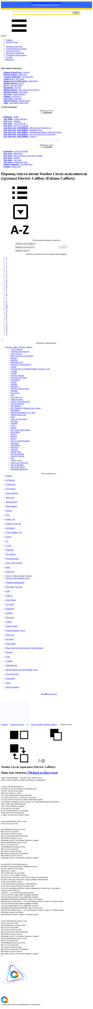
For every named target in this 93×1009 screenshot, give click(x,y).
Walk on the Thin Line (19, 463)
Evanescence (11, 484)
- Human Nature (17, 101)
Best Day (14, 360)
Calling (13, 367)
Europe (8, 537)
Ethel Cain (10, 635)
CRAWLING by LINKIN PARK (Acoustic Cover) (30, 369)
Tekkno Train (16, 452)
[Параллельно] (19, 743)
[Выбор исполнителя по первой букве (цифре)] (20, 238)
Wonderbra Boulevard (19, 469)
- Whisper (11, 121)
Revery (13, 439)
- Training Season (14, 94)
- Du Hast (12, 88)
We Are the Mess (17, 465)
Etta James (10, 617)
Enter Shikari (11, 600)
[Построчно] (56, 743)
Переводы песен (17, 724)
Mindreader (15, 410)
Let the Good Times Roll (20, 402)
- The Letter (12, 160)
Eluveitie (9, 652)
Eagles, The (10, 519)
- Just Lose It (12, 96)
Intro (12, 395)
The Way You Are (17, 456)
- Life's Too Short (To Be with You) (29, 134)
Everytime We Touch (19, 378)
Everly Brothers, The (14, 532)
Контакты (10, 59)
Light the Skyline (17, 404)
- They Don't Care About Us (21, 90)
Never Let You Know (19, 419)
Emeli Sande (11, 644)
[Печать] (39, 762)
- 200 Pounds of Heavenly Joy (27, 128)
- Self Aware (14, 79)
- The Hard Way (18, 77)
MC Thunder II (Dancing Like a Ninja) (26, 408)
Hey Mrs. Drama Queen (20, 389)
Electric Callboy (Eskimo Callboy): (19, 347)
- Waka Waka (21, 81)
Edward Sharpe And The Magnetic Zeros (21, 670)
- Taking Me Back (15, 119)
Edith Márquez (11, 665)
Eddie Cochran (11, 626)
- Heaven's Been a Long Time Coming (22, 156)
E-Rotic (9, 622)
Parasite (14, 428)
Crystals (14, 371)
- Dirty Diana (16, 92)
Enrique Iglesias (12, 493)
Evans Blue (10, 678)
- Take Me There (13, 85)
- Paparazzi (13, 98)
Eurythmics (10, 528)
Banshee (14, 358)
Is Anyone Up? (16, 397)
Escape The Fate (12, 674)
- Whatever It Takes (15, 162)
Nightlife (14, 423)
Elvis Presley (11, 489)
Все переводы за (47, 140)
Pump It (14, 434)
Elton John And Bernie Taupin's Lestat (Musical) (24, 648)
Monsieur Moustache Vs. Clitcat (23, 412)
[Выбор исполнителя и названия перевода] (20, 201)
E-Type (9, 545)
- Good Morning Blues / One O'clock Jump (32, 132)
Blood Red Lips (17, 362)
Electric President (12, 687)
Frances (14, 382)
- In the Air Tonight (15, 151)
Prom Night (15, 432)
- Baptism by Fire (22, 130)
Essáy (8, 657)
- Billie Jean (15, 75)
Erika (8, 591)
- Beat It (14, 83)
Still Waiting (15, 445)
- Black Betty (13, 153)
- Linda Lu (20, 137)
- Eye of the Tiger (18, 164)
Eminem (9, 476)
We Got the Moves (18, 467)
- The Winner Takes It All (16, 103)
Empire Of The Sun (13, 524)
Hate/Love (15, 386)
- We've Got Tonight (15, 126)
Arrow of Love (16, 354)
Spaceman (15, 443)
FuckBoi (14, 384)
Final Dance (15, 380)
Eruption (9, 613)
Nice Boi (14, 421)
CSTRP (14, 373)
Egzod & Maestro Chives (15, 630)
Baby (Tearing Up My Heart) (22, 356)
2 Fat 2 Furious (16, 349)
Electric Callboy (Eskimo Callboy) (44, 724)
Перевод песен (12, 42)
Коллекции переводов (15, 53)
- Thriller (11, 117)
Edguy (8, 683)
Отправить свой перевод (16, 55)
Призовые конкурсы (14, 46)
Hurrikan (14, 391)
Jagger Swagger (17, 399)
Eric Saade (10, 604)
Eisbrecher (10, 609)
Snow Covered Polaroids (20, 441)
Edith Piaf (9, 550)
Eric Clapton (11, 554)
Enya (8, 515)
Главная (9, 40)
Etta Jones (10, 639)
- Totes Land (12, 167)
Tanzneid (14, 450)
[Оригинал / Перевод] (19, 762)
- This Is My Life (14, 123)
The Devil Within (17, 454)
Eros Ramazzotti (12, 559)
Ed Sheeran (10, 480)
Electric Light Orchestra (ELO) (18, 578)
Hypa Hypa (15, 393)
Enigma (9, 511)
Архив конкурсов (13, 51)
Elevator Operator (17, 375)
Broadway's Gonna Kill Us (21, 365)
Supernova (15, 447)
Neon (13, 417)
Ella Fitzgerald (11, 502)
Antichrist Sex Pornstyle (20, 351)
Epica (8, 567)
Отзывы (9, 57)
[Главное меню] (19, 34)
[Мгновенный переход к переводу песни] (20, 219)
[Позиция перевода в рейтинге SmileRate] (43, 762)
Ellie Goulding (11, 506)
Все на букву (49, 694)
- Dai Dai (16, 72)
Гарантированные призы (16, 49)
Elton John (10, 498)
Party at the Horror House (20, 430)
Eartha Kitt (10, 572)
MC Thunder (16, 406)
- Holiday (11, 158)
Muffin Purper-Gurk (18, 415)
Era (7, 541)
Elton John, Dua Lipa (14, 587)
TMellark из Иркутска (42, 772)
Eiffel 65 (9, 596)
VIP (12, 458)
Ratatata (14, 436)
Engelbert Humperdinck (15, 583)
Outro (13, 426)
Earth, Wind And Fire (14, 563)
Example (9, 661)
